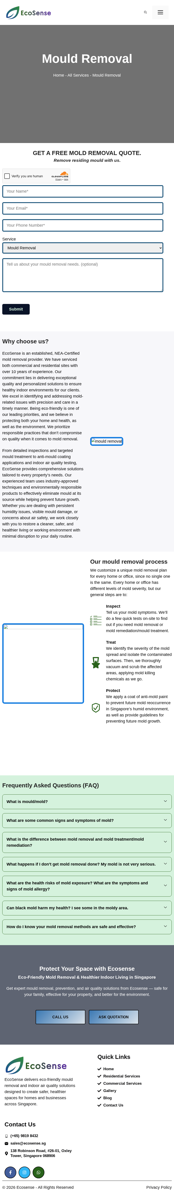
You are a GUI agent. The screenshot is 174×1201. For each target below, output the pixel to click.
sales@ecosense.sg (28, 1143)
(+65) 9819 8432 (24, 1136)
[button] (145, 12)
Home (58, 75)
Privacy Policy (159, 1187)
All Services (78, 75)
